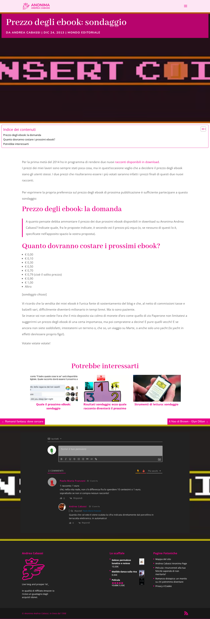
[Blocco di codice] (91, 459)
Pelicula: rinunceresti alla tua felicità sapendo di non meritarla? (170, 571)
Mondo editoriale (84, 32)
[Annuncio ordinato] (79, 459)
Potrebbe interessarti (16, 144)
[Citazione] (87, 459)
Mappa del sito (163, 559)
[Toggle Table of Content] (201, 129)
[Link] (96, 459)
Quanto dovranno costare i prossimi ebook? (29, 139)
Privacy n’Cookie (163, 586)
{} (100, 459)
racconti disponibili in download (137, 162)
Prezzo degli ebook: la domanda (22, 135)
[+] (104, 459)
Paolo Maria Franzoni (92, 510)
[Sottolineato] (70, 459)
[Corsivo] (66, 459)
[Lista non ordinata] (83, 459)
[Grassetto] (61, 459)
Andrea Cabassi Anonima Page (171, 563)
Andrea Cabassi (26, 32)
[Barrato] (74, 459)
